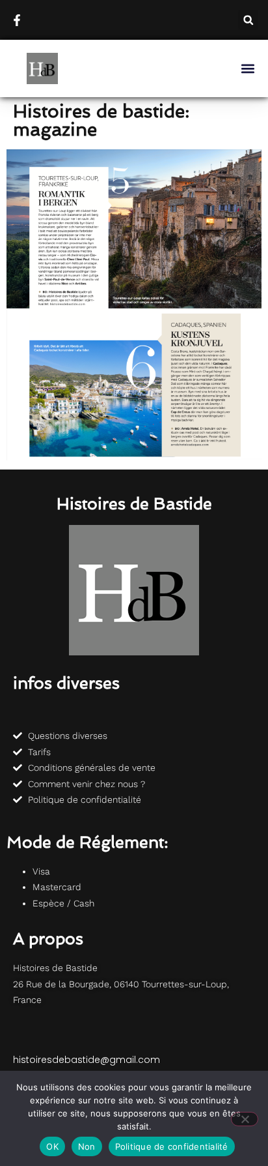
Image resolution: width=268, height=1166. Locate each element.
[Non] (244, 1119)
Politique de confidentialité (171, 1146)
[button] (248, 20)
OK (52, 1146)
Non (87, 1146)
